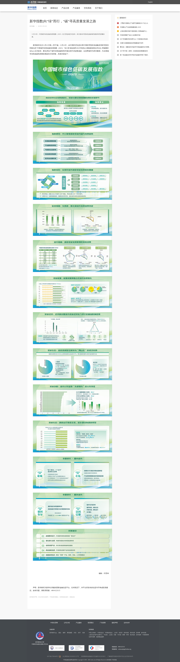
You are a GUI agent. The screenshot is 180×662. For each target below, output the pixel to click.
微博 (64, 632)
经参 (115, 634)
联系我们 (91, 622)
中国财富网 (145, 634)
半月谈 (119, 634)
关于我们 (98, 8)
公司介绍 (67, 622)
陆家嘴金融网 (100, 637)
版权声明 (115, 622)
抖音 (75, 632)
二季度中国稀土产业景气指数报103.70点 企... (134, 23)
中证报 (106, 634)
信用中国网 (92, 637)
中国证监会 (101, 632)
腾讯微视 (69, 632)
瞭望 (123, 634)
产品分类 (65, 8)
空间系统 (87, 8)
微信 (60, 632)
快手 (79, 632)
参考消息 (143, 632)
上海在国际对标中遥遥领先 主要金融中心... (134, 31)
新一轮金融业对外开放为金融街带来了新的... (134, 55)
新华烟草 (138, 634)
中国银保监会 (108, 632)
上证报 (110, 634)
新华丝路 (126, 632)
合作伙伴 (127, 622)
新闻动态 (54, 8)
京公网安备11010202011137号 (71, 656)
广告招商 (103, 622)
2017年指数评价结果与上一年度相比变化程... (134, 39)
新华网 (138, 632)
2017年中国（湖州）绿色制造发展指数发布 (134, 51)
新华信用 (132, 632)
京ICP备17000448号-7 (53, 656)
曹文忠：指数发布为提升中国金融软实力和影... (135, 47)
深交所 (120, 632)
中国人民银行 (92, 632)
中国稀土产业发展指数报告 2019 (130, 27)
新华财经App (53, 632)
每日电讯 (132, 634)
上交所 (116, 632)
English (150, 2)
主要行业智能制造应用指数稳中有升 (131, 43)
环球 (127, 634)
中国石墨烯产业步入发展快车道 (130, 35)
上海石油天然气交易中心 (95, 634)
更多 (83, 632)
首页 (45, 8)
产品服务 (76, 8)
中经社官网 (54, 622)
